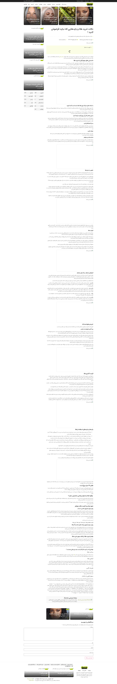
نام (92, 642)
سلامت (36, 4)
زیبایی (45, 4)
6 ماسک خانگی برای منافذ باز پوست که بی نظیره (35, 69)
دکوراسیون (58, 4)
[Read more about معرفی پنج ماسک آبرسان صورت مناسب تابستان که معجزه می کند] (49, 16)
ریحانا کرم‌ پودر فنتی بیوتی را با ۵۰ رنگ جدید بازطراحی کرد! (85, 19)
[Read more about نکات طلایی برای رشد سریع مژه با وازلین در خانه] (34, 82)
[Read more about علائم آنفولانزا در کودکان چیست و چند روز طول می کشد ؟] (36, 672)
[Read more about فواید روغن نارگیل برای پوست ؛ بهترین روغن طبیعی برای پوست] (34, 35)
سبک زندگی (64, 4)
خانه (91, 36)
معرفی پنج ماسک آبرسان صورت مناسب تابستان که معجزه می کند (50, 19)
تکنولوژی (49, 4)
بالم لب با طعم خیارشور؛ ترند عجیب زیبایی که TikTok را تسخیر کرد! (68, 19)
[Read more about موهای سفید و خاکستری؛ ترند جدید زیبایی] (32, 16)
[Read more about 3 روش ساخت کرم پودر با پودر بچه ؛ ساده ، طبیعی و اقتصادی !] (34, 51)
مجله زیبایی (47, 664)
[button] (91, 47)
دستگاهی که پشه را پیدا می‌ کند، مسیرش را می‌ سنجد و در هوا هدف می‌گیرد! (83, 614)
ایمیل (92, 647)
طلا (74, 555)
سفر (29, 4)
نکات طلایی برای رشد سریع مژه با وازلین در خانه (34, 85)
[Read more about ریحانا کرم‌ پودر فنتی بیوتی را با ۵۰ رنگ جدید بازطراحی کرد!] (84, 16)
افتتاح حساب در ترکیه (55, 664)
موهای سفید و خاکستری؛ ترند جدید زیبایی (32, 20)
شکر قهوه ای (67, 666)
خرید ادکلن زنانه (40, 664)
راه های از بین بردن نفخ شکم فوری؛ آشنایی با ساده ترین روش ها (63, 672)
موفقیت (40, 4)
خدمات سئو (70, 664)
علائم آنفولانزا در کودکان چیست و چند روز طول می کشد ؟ (36, 672)
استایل (53, 4)
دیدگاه (91, 627)
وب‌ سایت (91, 652)
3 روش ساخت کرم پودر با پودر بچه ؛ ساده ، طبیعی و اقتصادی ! (34, 54)
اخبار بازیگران (63, 664)
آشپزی (32, 4)
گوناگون (25, 4)
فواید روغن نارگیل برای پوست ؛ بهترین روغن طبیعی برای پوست (34, 38)
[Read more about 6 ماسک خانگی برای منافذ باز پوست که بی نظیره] (34, 66)
